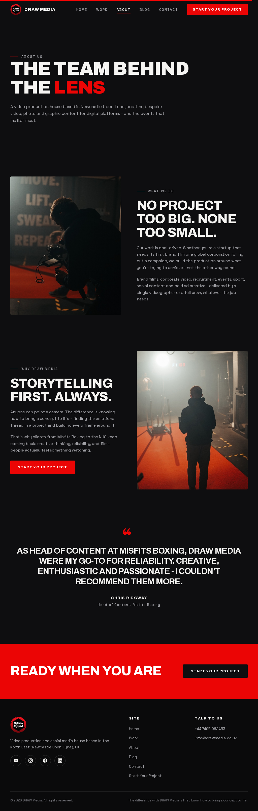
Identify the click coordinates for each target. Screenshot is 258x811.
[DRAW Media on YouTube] (15, 760)
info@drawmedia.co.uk (216, 738)
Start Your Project (217, 9)
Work (102, 10)
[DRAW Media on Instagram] (30, 760)
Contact (168, 10)
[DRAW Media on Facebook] (45, 760)
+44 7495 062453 (210, 729)
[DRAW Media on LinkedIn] (60, 760)
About (124, 10)
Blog (145, 10)
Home (81, 10)
